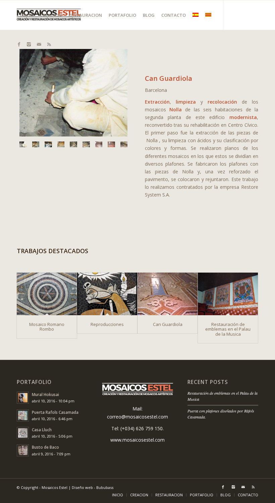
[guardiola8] (111, 144)
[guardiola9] (124, 144)
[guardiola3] (48, 144)
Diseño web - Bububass (92, 487)
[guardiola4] (61, 144)
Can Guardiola (167, 324)
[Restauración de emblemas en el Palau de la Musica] (228, 294)
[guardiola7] (99, 144)
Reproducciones (107, 324)
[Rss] (49, 44)
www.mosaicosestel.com (137, 440)
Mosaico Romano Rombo (46, 326)
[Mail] (39, 44)
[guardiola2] (36, 144)
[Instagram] (29, 44)
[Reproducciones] (107, 294)
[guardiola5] (73, 144)
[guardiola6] (86, 144)
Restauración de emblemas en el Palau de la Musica (228, 329)
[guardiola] (73, 92)
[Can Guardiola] (168, 294)
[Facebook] (19, 44)
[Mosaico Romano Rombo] (47, 294)
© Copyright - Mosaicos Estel (42, 487)
